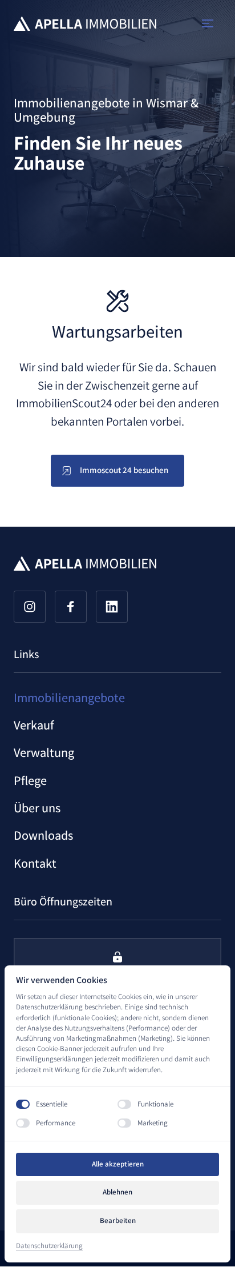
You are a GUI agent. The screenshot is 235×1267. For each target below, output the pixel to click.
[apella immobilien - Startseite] (85, 24)
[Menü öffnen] (211, 23)
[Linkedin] (112, 607)
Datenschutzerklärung (49, 1246)
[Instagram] (30, 607)
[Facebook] (71, 607)
